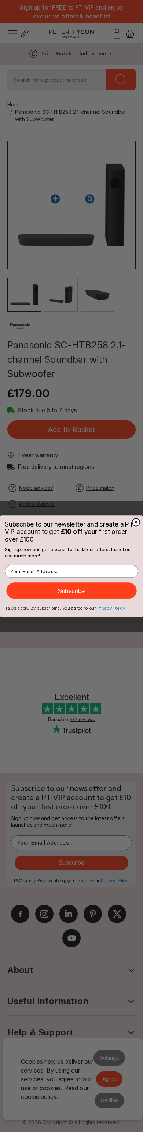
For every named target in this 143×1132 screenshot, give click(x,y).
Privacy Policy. (111, 607)
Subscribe (71, 590)
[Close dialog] (136, 522)
